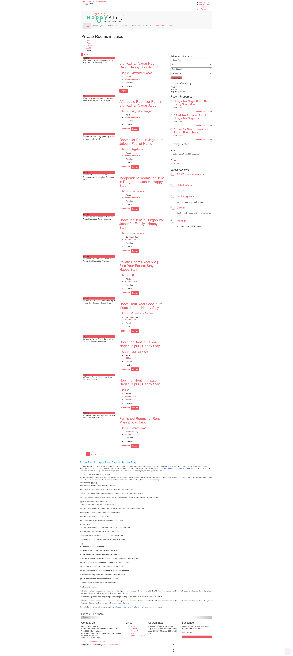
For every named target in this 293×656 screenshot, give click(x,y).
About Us (133, 628)
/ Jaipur (88, 47)
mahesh (181, 221)
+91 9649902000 (177, 163)
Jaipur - (126, 390)
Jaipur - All (128, 275)
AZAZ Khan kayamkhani (191, 174)
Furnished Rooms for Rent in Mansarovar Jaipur (141, 420)
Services (124, 26)
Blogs (170, 26)
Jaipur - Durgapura (133, 191)
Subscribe (185, 637)
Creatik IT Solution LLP (110, 644)
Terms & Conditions (137, 635)
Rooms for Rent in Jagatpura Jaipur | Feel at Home (141, 141)
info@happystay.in (100, 1)
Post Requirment (205, 4)
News (132, 633)
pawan (181, 207)
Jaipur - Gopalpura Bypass (138, 313)
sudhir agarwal (185, 196)
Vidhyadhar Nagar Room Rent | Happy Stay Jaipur (138, 65)
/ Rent (88, 43)
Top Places (136, 26)
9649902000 (87, 1)
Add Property (204, 2)
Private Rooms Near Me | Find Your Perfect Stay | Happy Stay (138, 265)
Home (87, 26)
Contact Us (147, 26)
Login (203, 7)
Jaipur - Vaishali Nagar (135, 351)
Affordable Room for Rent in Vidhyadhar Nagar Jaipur (140, 103)
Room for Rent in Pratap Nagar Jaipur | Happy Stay (139, 382)
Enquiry (123, 91)
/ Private (89, 45)
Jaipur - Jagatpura (132, 149)
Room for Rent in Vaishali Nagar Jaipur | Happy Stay (139, 343)
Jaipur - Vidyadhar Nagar (137, 73)
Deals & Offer (159, 26)
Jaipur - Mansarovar (134, 428)
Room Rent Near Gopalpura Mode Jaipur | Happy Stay (141, 305)
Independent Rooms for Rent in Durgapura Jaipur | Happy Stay (141, 181)
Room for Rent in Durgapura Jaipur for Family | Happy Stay (141, 223)
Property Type (98, 26)
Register (204, 9)
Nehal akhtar (184, 185)
